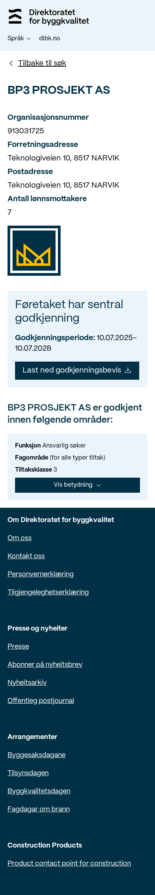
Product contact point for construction (69, 864)
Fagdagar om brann (39, 809)
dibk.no (49, 38)
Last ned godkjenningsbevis (72, 370)
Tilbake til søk (42, 63)
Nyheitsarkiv (27, 683)
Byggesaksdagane (36, 755)
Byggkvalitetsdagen (39, 791)
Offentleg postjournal (41, 701)
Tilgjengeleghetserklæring (48, 593)
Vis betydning (73, 485)
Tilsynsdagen (28, 773)
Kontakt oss (26, 556)
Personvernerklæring (41, 574)
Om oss (20, 538)
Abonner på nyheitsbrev (45, 665)
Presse (18, 647)
